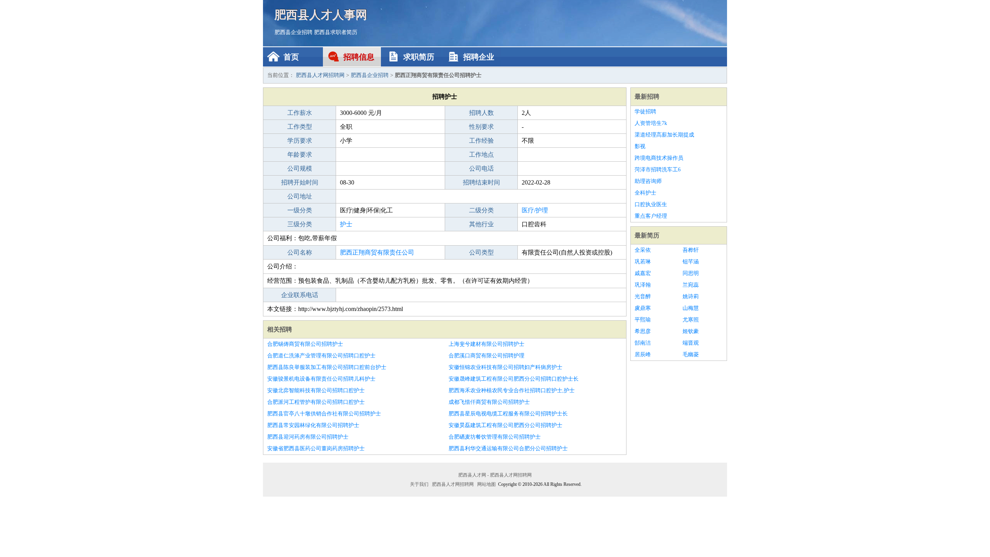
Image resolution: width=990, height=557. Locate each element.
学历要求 (299, 140)
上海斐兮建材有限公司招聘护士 (486, 344)
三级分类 (299, 224)
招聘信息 (358, 57)
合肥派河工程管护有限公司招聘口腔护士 (316, 402)
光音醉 (643, 296)
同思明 (691, 273)
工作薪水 (299, 112)
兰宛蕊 (691, 285)
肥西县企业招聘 (293, 32)
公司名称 (299, 252)
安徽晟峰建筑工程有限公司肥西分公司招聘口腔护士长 (514, 379)
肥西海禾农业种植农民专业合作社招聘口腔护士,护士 (512, 390)
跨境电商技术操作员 (659, 158)
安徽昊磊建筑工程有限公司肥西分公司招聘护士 (505, 425)
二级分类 (481, 210)
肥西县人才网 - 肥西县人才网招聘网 (495, 475)
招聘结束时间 (481, 182)
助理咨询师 (648, 181)
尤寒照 (691, 320)
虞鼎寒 (643, 308)
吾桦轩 (691, 250)
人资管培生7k (651, 123)
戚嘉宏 (643, 273)
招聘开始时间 (299, 182)
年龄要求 (299, 154)
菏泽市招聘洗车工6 (658, 170)
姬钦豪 (691, 331)
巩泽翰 (643, 285)
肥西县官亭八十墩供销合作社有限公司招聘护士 (324, 414)
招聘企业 (478, 57)
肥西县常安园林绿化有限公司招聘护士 (313, 425)
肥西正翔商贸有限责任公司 (377, 252)
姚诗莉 (691, 296)
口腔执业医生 (651, 204)
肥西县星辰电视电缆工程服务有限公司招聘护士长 (508, 414)
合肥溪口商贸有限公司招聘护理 (486, 356)
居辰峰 (643, 354)
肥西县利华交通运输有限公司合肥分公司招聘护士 (508, 448)
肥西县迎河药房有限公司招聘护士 (307, 437)
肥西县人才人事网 (321, 14)
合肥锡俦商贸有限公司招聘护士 (305, 344)
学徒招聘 (645, 111)
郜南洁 (643, 343)
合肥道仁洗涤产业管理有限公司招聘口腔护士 (321, 356)
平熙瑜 (643, 320)
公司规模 (299, 168)
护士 (346, 224)
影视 (640, 146)
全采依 (643, 250)
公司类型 (481, 252)
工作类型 (299, 126)
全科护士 (645, 193)
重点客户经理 (651, 216)
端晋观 (691, 343)
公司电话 (481, 168)
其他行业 (481, 224)
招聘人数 (481, 112)
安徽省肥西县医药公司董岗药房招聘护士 (316, 448)
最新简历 (647, 235)
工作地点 (481, 154)
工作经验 (481, 140)
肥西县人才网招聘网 (320, 75)
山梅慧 (691, 308)
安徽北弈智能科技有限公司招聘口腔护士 (316, 390)
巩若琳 (643, 262)
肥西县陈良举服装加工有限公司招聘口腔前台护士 (326, 367)
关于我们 (419, 484)
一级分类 (299, 210)
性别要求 (481, 126)
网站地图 (486, 484)
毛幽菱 (691, 354)
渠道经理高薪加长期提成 (664, 135)
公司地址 (299, 196)
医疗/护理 (535, 210)
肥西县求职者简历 (335, 32)
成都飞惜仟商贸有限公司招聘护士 (489, 402)
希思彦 (643, 331)
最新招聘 (647, 96)
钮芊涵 (691, 262)
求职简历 (418, 57)
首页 (291, 57)
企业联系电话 (299, 295)
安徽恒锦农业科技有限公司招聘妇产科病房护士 (505, 367)
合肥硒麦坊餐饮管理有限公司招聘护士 (495, 437)
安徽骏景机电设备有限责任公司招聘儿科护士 (321, 379)
